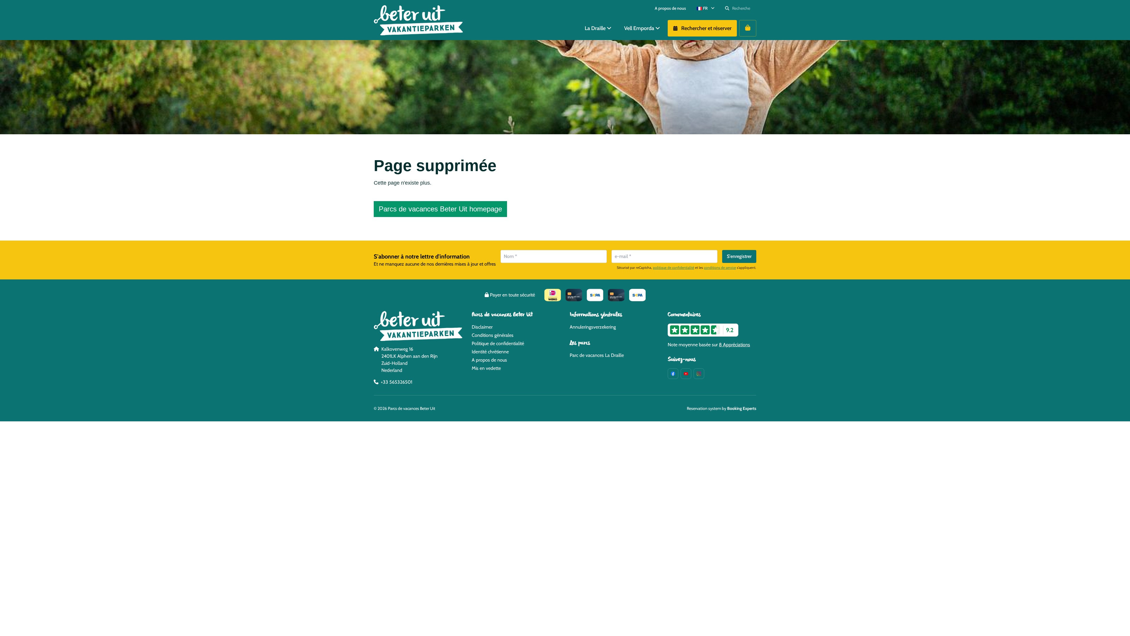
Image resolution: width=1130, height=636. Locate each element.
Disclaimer (482, 327)
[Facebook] (673, 373)
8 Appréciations (734, 344)
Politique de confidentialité (498, 343)
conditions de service (720, 267)
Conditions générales (493, 335)
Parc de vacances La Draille (597, 355)
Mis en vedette (486, 368)
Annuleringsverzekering (593, 327)
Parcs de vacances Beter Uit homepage (440, 209)
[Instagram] (699, 373)
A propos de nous (489, 360)
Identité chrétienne (490, 352)
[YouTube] (686, 373)
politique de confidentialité (673, 267)
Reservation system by (721, 408)
